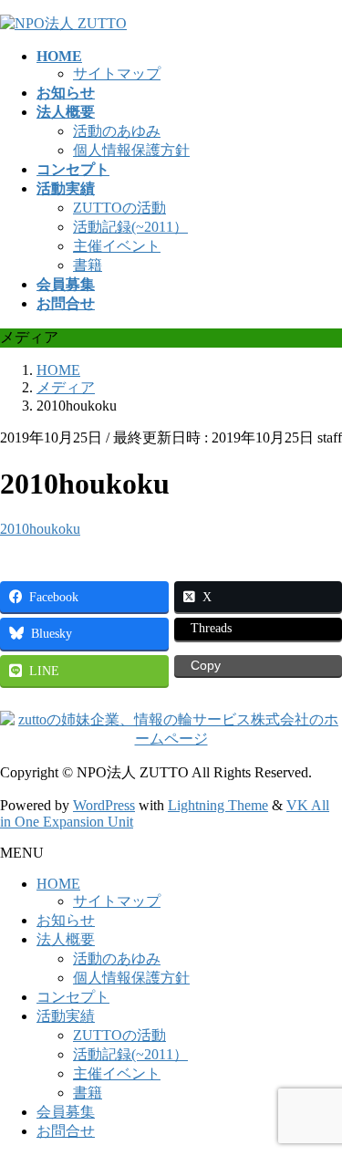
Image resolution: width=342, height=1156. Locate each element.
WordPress (104, 805)
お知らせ (65, 920)
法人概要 (65, 939)
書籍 (87, 265)
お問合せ (65, 1131)
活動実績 (65, 1016)
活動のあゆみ (117, 131)
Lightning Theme (218, 805)
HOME (58, 883)
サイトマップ (117, 73)
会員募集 (65, 1112)
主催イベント (117, 246)
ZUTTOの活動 (119, 207)
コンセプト (72, 997)
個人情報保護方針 (131, 150)
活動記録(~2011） (130, 226)
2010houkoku (40, 528)
